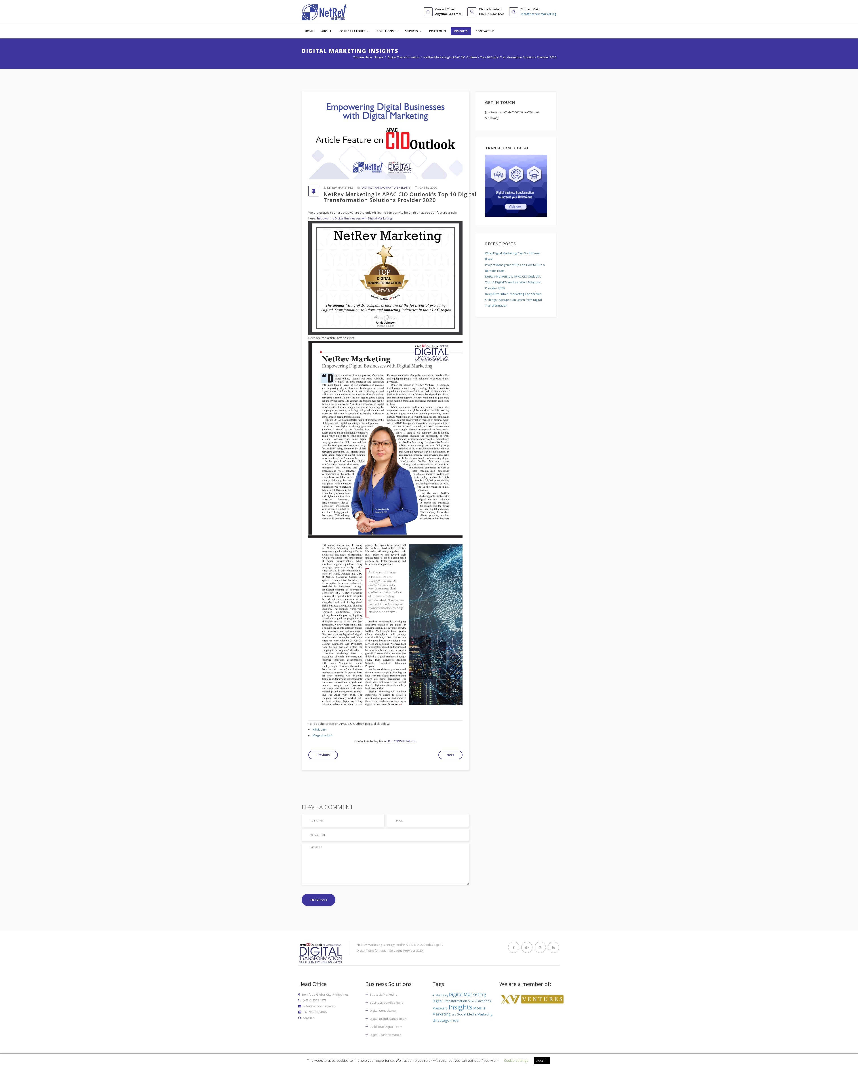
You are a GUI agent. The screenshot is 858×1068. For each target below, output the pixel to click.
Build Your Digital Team (386, 1027)
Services (411, 31)
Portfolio (437, 31)
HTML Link (320, 729)
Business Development (386, 1003)
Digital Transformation (403, 57)
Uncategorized (445, 1020)
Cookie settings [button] (516, 1060)
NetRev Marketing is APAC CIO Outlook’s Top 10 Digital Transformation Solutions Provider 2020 (513, 282)
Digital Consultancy (383, 1011)
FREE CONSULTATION (401, 741)
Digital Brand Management (388, 1019)
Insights (461, 31)
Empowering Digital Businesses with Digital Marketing (354, 218)
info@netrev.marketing (539, 14)
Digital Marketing (467, 994)
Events (472, 1001)
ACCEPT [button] (541, 1061)
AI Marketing (440, 995)
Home (309, 31)
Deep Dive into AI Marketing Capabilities (513, 294)
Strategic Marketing (383, 994)
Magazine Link (323, 735)
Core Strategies (352, 31)
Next (450, 755)
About (326, 31)
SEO (454, 1014)
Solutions (385, 31)
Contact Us (485, 31)
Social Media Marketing (475, 1014)
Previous (323, 755)
